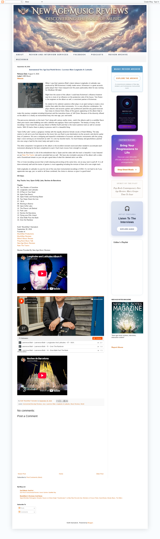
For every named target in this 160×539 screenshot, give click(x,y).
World (82, 404)
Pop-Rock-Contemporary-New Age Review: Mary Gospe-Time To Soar (127, 191)
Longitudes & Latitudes (63, 404)
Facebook (80, 55)
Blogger (90, 523)
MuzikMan (22, 59)
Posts (22, 508)
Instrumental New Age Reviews (32, 404)
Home (61, 474)
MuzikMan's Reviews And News (31, 496)
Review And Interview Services (48, 55)
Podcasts (97, 55)
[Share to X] (62, 401)
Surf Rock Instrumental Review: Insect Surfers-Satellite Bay (38, 492)
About (20, 55)
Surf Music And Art (26, 490)
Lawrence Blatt (50, 404)
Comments (24, 512)
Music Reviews (75, 404)
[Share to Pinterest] (67, 401)
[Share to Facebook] (64, 401)
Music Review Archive (127, 69)
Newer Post (22, 474)
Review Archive (118, 55)
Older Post (99, 474)
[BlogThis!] (59, 401)
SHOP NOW (127, 127)
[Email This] (57, 401)
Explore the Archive (127, 78)
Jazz (44, 404)
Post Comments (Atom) (34, 477)
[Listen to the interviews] (127, 218)
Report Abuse (117, 347)
